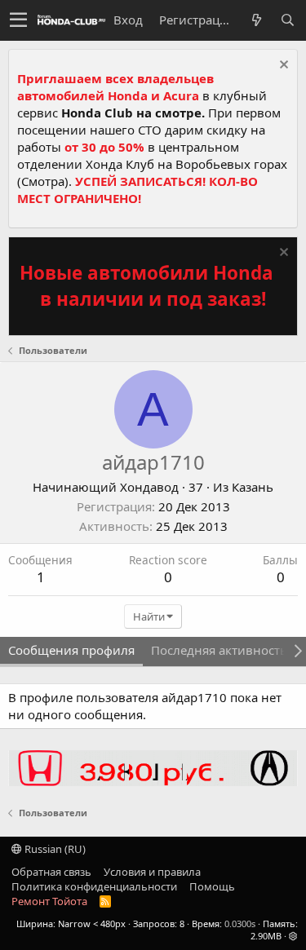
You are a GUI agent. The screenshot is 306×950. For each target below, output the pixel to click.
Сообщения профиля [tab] (71, 650)
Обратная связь (51, 871)
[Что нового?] (256, 20)
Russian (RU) (54, 849)
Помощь (212, 886)
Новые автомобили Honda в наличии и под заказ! (146, 286)
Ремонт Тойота (49, 901)
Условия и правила (152, 871)
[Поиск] (287, 20)
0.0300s (239, 923)
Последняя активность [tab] (219, 650)
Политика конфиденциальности (94, 886)
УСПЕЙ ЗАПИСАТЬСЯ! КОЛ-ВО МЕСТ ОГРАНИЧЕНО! (137, 189)
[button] (18, 20)
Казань (252, 487)
